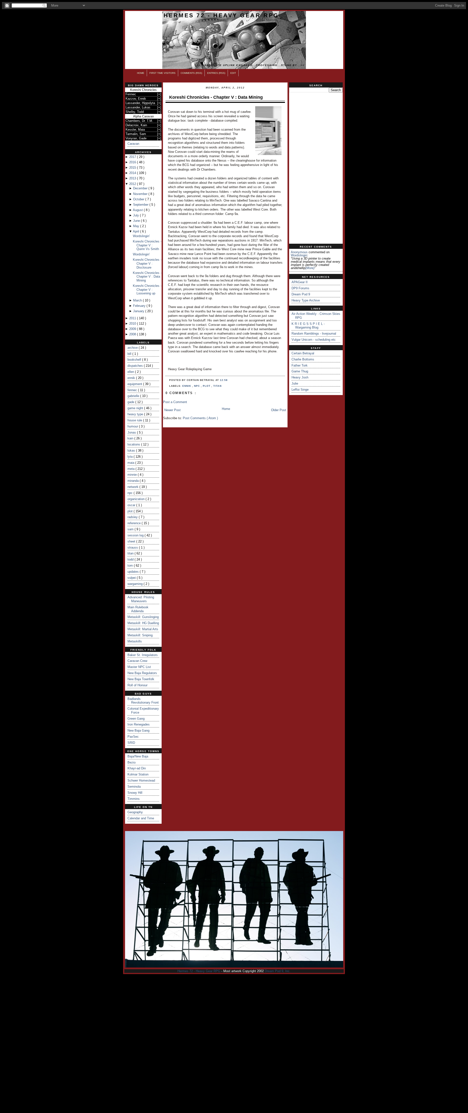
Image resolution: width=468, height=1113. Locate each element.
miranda (133, 481)
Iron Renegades (138, 724)
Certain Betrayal (303, 353)
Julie (295, 383)
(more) (309, 268)
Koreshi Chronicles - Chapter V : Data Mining (147, 276)
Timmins (133, 799)
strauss (133, 547)
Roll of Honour (137, 685)
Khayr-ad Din (136, 768)
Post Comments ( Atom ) (200, 418)
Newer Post (172, 410)
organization (136, 499)
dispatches (135, 366)
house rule (135, 420)
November (140, 194)
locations (134, 444)
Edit (233, 73)
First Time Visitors (162, 73)
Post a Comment (175, 402)
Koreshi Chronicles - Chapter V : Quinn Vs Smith (147, 245)
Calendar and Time (140, 818)
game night (135, 408)
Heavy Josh (300, 377)
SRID (131, 743)
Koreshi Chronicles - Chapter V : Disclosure (147, 263)
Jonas (132, 432)
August (138, 210)
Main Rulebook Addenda (137, 609)
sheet (131, 541)
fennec (132, 390)
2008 (133, 334)
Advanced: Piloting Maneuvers (140, 599)
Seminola (134, 786)
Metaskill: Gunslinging (143, 617)
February (139, 306)
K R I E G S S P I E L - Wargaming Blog (308, 325)
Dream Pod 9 (301, 294)
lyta (130, 456)
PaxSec (133, 736)
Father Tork (300, 365)
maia (131, 463)
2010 (133, 323)
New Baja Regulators (142, 673)
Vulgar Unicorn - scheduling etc (314, 339)
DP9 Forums (300, 288)
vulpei (132, 578)
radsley (133, 517)
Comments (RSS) (191, 73)
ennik (131, 378)
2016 (133, 162)
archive (133, 347)
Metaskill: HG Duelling (143, 623)
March (138, 300)
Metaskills (134, 641)
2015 (133, 167)
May (136, 226)
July (136, 215)
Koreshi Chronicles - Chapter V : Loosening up (147, 289)
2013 (133, 178)
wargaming (135, 584)
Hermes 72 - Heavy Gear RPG (221, 15)
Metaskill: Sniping (140, 635)
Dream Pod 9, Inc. (278, 971)
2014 (133, 173)
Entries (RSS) (216, 73)
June (137, 221)
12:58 (224, 380)
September (141, 204)
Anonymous (299, 252)
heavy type (135, 414)
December (140, 188)
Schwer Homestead (141, 780)
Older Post (278, 410)
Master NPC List (139, 667)
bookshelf (134, 359)
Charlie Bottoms (303, 359)
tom (130, 565)
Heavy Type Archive (306, 300)
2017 (133, 157)
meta (131, 469)
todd (131, 559)
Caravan (133, 143)
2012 (133, 184)
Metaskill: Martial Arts (142, 629)
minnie (132, 474)
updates (133, 571)
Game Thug (300, 371)
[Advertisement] (316, 168)
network (133, 487)
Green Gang (136, 718)
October (139, 199)
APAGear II (300, 282)
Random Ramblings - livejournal (314, 333)
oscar (131, 505)
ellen (131, 372)
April (136, 231)
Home (140, 73)
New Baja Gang (138, 730)
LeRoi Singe (300, 389)
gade (131, 402)
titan (131, 553)
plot (130, 511)
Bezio (131, 762)
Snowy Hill (134, 792)
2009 (133, 329)
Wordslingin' (141, 236)
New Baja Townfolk (140, 679)
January (139, 311)
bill (129, 354)
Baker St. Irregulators (142, 655)
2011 (133, 318)
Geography (135, 812)
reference (134, 523)
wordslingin (299, 255)
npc (130, 493)
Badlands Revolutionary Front (143, 701)
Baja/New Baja (137, 756)
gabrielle (133, 396)
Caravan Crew (137, 661)
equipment (135, 384)
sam (131, 529)
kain (130, 438)
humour (133, 426)
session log (136, 535)
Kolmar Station (137, 774)
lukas (131, 450)
